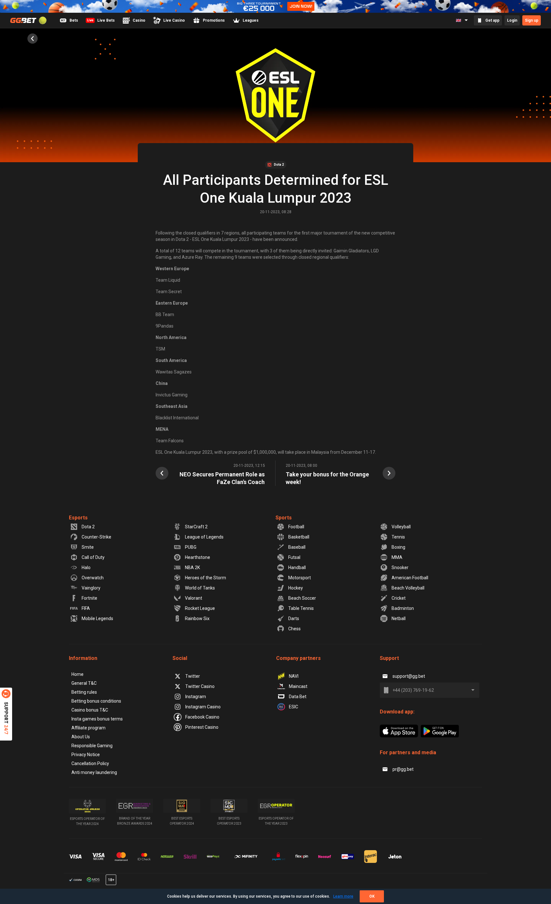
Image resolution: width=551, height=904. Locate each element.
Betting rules (84, 692)
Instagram (195, 696)
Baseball (296, 547)
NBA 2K (192, 567)
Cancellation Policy (90, 763)
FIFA (86, 608)
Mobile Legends (97, 618)
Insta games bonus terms (97, 718)
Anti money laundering (94, 772)
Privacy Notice (85, 754)
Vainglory (91, 587)
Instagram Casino (203, 706)
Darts (293, 618)
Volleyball (401, 526)
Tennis (398, 536)
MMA (397, 557)
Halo (86, 567)
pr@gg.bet (403, 769)
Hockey (295, 587)
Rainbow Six (197, 618)
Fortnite (89, 598)
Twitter (192, 676)
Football (296, 526)
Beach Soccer (302, 598)
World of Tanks (200, 587)
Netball (399, 618)
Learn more (343, 896)
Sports (284, 518)
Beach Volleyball (408, 587)
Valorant (193, 598)
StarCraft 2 (196, 526)
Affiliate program (88, 727)
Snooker (400, 567)
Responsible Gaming (92, 745)
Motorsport (299, 577)
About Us (80, 736)
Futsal (294, 557)
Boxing (398, 547)
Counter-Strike (96, 536)
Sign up (531, 20)
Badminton (403, 608)
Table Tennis (301, 608)
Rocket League (200, 608)
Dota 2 (88, 526)
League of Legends (204, 536)
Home (77, 674)
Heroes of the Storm (205, 577)
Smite (88, 547)
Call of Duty (93, 557)
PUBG (190, 547)
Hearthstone (197, 557)
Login (512, 20)
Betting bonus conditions (96, 701)
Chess (294, 628)
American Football (410, 577)
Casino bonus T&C (89, 709)
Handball (297, 567)
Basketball (298, 536)
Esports (78, 518)
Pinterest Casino (201, 727)
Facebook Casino (202, 717)
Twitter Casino (200, 686)
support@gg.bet (409, 676)
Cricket (399, 598)
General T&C (84, 683)
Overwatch (93, 577)
